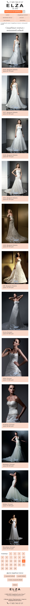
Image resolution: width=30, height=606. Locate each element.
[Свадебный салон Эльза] (15, 9)
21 (19, 564)
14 (15, 561)
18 (6, 564)
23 (2, 568)
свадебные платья (23, 15)
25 (11, 568)
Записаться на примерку (13, 11)
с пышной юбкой (9, 576)
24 (6, 568)
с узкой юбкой (21, 576)
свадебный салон (5, 23)
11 (2, 561)
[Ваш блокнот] (24, 11)
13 (11, 561)
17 (2, 564)
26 (15, 568)
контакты (22, 20)
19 (11, 564)
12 (6, 561)
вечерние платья (7, 17)
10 (23, 557)
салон (7, 15)
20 (15, 564)
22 (23, 564)
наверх (15, 585)
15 (19, 561)
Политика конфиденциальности (15, 595)
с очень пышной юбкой (15, 580)
